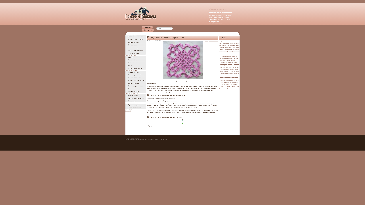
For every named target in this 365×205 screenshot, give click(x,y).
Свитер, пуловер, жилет (136, 98)
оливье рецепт (233, 62)
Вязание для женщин (131, 70)
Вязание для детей (130, 34)
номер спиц (227, 62)
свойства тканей (235, 71)
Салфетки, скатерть (135, 68)
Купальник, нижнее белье (136, 75)
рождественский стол (225, 71)
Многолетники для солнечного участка (219, 17)
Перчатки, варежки (134, 105)
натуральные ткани (225, 58)
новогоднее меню (234, 58)
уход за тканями (225, 82)
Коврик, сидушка (133, 60)
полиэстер (226, 67)
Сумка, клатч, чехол (134, 107)
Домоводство (129, 109)
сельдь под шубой (224, 73)
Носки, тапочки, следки (135, 77)
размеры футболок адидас (231, 69)
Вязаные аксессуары (131, 103)
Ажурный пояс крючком (215, 23)
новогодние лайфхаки (225, 60)
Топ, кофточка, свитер (135, 47)
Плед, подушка (132, 62)
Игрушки (130, 57)
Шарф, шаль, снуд (133, 91)
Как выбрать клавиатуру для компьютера (220, 15)
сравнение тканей (224, 75)
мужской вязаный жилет (231, 56)
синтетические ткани (234, 73)
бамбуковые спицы (233, 41)
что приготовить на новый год (232, 88)
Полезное (128, 111)
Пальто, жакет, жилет (135, 39)
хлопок (227, 84)
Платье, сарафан (133, 83)
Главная (147, 27)
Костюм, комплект (134, 72)
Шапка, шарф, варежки (135, 50)
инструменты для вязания (232, 49)
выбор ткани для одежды (229, 45)
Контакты (148, 30)
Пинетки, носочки (133, 42)
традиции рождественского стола (231, 80)
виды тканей (233, 43)
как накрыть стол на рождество (231, 52)
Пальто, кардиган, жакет (136, 80)
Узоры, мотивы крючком (211, 41)
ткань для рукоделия (225, 78)
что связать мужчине (226, 89)
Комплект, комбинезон (135, 36)
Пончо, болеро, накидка (135, 86)
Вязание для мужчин (131, 93)
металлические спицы (224, 54)
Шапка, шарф (132, 101)
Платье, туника (133, 45)
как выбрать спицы (223, 51)
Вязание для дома (130, 55)
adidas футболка (224, 41)
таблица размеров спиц (233, 77)
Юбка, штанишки (133, 53)
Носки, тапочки (133, 95)
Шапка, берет (132, 88)
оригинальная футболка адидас (227, 64)
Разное (130, 65)
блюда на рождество (224, 43)
